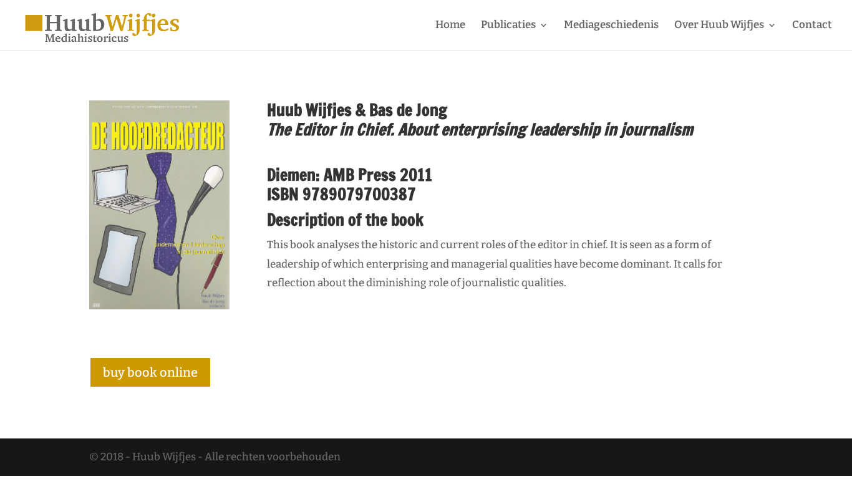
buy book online (150, 372)
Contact (812, 26)
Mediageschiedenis (611, 26)
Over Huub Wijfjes (719, 26)
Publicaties (508, 26)
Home (450, 26)
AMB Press (360, 174)
